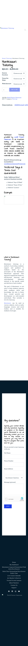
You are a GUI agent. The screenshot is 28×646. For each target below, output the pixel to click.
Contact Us (14, 585)
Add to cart (14, 89)
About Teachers (14, 583)
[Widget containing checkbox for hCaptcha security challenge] (14, 499)
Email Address (8, 469)
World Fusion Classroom (14, 97)
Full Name (7, 453)
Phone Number (8, 461)
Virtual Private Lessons (14, 580)
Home (3, 58)
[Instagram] (15, 591)
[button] (25, 30)
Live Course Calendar (14, 575)
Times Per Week (5, 79)
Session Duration (5, 74)
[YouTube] (19, 591)
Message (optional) (10, 482)
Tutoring (8, 58)
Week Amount (6, 83)
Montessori (7, 303)
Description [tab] (7, 105)
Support (14, 587)
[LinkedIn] (12, 591)
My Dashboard (14, 564)
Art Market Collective (14, 578)
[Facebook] (9, 591)
